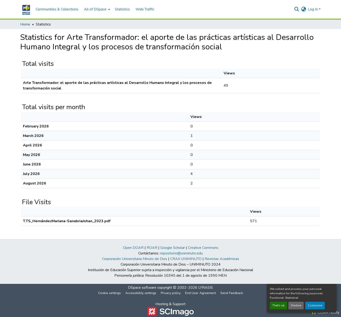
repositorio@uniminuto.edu (181, 253)
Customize (315, 305)
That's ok (278, 305)
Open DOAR (133, 247)
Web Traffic (144, 9)
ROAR (152, 247)
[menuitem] (96, 9)
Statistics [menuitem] (122, 9)
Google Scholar (172, 247)
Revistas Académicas (222, 258)
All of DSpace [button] (95, 9)
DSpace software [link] (142, 287)
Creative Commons (203, 247)
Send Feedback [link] (231, 293)
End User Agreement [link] (200, 293)
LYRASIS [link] (205, 287)
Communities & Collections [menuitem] (57, 9)
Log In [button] (313, 9)
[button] (25, 9)
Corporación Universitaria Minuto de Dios (134, 258)
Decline (296, 305)
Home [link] (25, 24)
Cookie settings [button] (109, 293)
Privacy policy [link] (171, 293)
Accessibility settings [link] (140, 293)
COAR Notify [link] (328, 312)
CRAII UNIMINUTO (186, 258)
